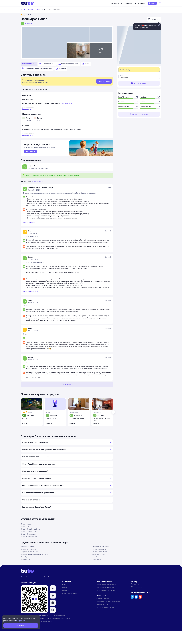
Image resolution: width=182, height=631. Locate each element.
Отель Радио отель (98, 557)
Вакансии (65, 587)
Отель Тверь (96, 559)
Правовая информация (70, 593)
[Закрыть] (159, 25)
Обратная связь (136, 587)
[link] (30, 151)
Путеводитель (126, 3)
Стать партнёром (102, 598)
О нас (64, 584)
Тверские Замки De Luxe (29, 552)
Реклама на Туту (102, 604)
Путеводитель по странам (105, 590)
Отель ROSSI (25, 559)
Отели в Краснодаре (28, 534)
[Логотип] (27, 3)
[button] (53, 588)
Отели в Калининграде (29, 532)
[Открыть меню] (159, 3)
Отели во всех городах (29, 537)
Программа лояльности (105, 587)
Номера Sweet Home (99, 552)
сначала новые (37, 182)
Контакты (65, 590)
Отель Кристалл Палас (29, 549)
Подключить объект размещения (108, 601)
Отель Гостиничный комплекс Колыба (34, 554)
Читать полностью (29, 222)
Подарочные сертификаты (106, 584)
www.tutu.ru (56, 619)
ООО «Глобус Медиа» (57, 616)
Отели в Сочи (25, 526)
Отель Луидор (26, 557)
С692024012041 (66, 103)
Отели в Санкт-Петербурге (30, 529)
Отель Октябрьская (99, 549)
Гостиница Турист (98, 554)
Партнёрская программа (105, 607)
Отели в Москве (26, 524)
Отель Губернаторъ (28, 547)
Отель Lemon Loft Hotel (100, 547)
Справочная (114, 3)
